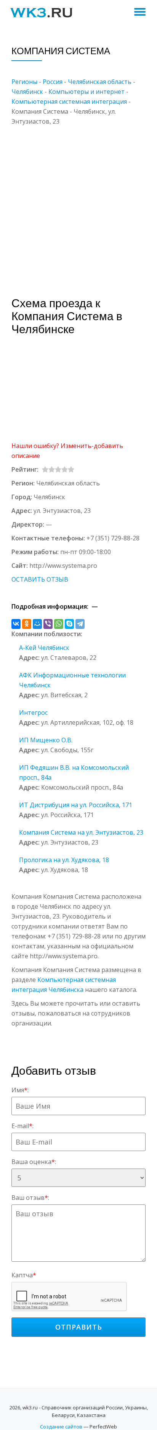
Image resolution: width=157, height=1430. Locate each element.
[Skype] (69, 624)
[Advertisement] (78, 205)
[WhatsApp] (58, 624)
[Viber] (48, 624)
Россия (52, 81)
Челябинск (27, 91)
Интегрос (33, 712)
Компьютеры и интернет (86, 91)
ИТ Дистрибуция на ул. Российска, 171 (75, 805)
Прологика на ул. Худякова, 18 (64, 860)
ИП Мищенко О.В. (45, 740)
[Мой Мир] (37, 624)
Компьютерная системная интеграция (69, 101)
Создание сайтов (61, 1426)
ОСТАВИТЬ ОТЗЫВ (39, 579)
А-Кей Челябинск (44, 647)
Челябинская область (99, 81)
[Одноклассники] (26, 624)
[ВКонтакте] (16, 624)
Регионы (24, 81)
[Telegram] (80, 624)
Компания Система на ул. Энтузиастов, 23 (81, 832)
